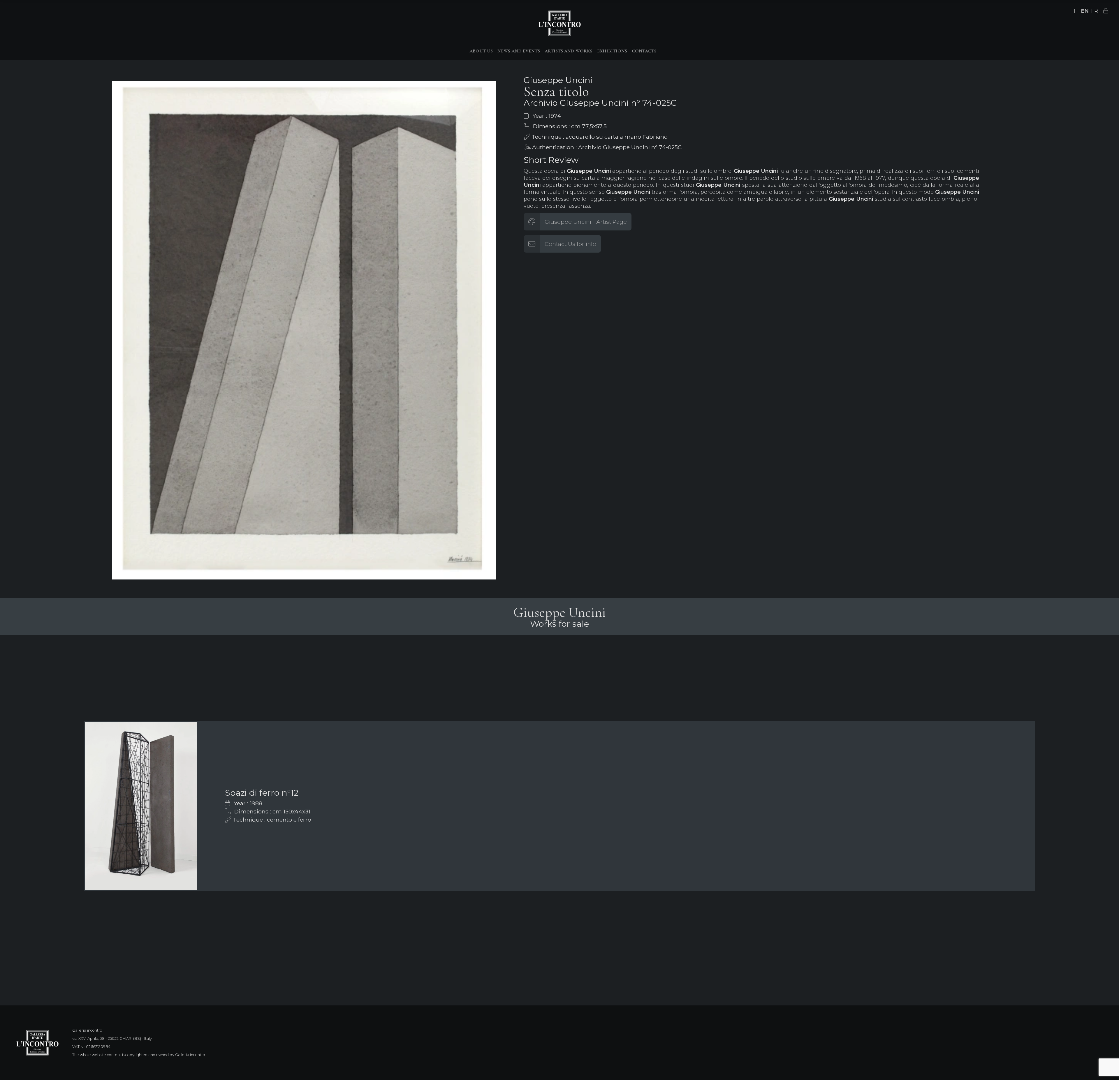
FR (1094, 11)
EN (1085, 11)
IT (1076, 11)
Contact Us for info (570, 243)
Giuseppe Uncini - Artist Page (586, 221)
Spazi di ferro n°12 (261, 792)
